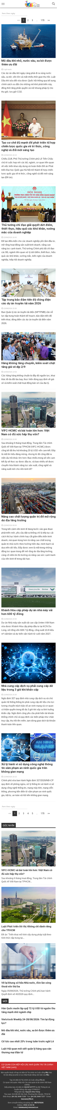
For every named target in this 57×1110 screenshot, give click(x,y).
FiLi (47, 1073)
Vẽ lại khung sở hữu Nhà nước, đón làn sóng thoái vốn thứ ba (26, 984)
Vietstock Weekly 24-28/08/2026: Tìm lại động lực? (27, 1021)
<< (18, 20)
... (36, 20)
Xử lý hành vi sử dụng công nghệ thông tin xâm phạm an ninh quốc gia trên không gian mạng (27, 768)
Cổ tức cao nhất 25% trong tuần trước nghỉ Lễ (27, 1041)
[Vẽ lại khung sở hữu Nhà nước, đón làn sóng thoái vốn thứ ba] (28, 961)
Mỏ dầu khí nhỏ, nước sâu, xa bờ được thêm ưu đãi (28, 1032)
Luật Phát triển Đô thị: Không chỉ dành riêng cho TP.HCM (26, 928)
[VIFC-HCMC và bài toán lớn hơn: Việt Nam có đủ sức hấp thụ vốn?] (28, 849)
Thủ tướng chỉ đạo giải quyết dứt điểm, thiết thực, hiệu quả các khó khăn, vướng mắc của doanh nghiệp (28, 228)
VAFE (14, 1067)
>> (49, 20)
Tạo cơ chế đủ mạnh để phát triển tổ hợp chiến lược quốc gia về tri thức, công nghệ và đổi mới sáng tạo (28, 146)
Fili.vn (42, 1080)
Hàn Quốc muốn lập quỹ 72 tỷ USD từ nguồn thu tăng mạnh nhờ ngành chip (28, 1010)
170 (42, 20)
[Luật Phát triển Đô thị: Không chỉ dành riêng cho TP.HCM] (28, 905)
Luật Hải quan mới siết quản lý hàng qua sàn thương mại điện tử (26, 1050)
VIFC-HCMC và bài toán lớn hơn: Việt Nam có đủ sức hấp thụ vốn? (26, 872)
